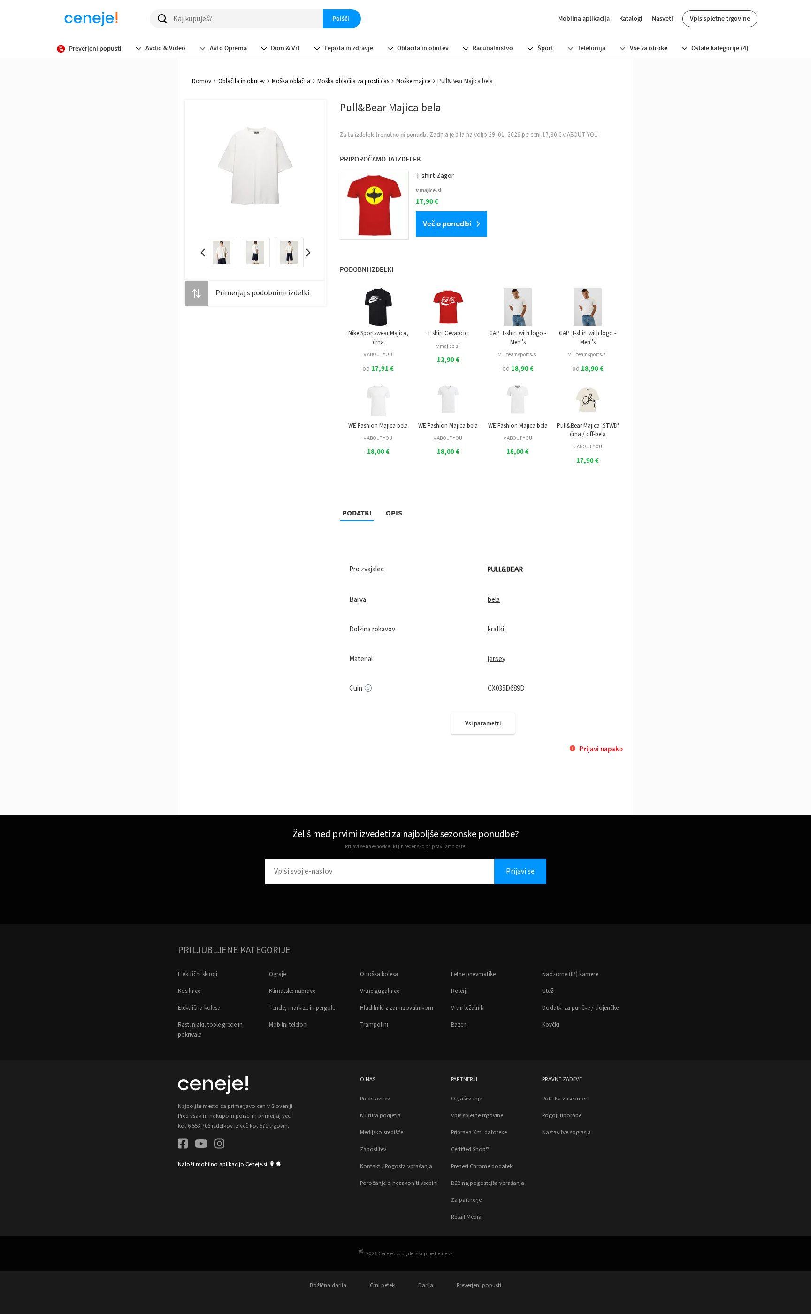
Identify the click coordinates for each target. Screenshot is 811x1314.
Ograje (277, 974)
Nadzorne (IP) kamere (570, 974)
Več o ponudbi (447, 223)
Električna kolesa (199, 1008)
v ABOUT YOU (378, 354)
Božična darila (328, 1285)
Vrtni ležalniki (468, 1008)
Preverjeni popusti (479, 1285)
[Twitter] (201, 1145)
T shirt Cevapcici (448, 333)
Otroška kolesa (379, 974)
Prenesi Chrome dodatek (482, 1166)
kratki (496, 629)
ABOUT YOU (582, 135)
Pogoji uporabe (561, 1115)
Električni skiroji (197, 974)
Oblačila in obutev (241, 81)
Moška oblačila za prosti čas (353, 81)
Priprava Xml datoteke (479, 1132)
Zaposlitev (373, 1149)
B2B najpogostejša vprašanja (487, 1183)
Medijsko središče (381, 1132)
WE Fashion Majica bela (378, 426)
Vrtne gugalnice (379, 991)
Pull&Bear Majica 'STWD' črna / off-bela (588, 430)
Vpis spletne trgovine (720, 18)
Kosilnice (189, 991)
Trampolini (374, 1025)
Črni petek (382, 1285)
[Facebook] (183, 1145)
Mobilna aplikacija (584, 18)
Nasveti (662, 18)
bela (494, 600)
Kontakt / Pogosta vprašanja (396, 1166)
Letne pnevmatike (473, 974)
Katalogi (631, 18)
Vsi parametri (483, 723)
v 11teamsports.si (517, 354)
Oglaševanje (466, 1098)
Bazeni (459, 1025)
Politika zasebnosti (565, 1098)
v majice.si (447, 346)
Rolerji (459, 991)
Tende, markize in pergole (302, 1008)
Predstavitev (375, 1098)
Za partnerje (466, 1200)
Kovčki (550, 1025)
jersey (496, 659)
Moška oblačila (291, 81)
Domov (201, 81)
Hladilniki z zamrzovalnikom (396, 1008)
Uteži (548, 991)
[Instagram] (219, 1145)
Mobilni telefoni (288, 1025)
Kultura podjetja (380, 1115)
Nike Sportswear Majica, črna (378, 337)
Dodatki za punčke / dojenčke (580, 1008)
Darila (425, 1285)
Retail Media (466, 1217)
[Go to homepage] (91, 18)
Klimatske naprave (292, 991)
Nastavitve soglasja (566, 1132)
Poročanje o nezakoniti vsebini (399, 1183)
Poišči (340, 18)
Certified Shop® (470, 1149)
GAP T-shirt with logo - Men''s (517, 337)
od (378, 369)
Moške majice (413, 81)
